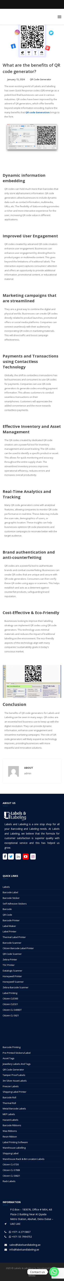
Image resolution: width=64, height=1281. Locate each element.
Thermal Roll (9, 1103)
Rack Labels (9, 1181)
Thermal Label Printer (14, 937)
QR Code (7, 914)
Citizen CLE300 (10, 998)
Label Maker (9, 926)
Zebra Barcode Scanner (15, 987)
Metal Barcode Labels (14, 1108)
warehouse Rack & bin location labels (23, 1159)
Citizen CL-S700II (11, 1170)
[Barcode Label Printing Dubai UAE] (15, 17)
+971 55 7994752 (21, 1236)
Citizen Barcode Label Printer (18, 948)
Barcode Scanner (12, 942)
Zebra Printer (10, 959)
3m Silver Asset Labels (15, 1080)
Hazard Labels (10, 1119)
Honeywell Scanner (13, 981)
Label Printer (9, 931)
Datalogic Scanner (12, 970)
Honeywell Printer (12, 976)
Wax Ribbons (10, 1131)
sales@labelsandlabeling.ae (25, 1244)
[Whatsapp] (54, 1272)
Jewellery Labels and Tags (17, 1064)
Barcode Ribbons (12, 1125)
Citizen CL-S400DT (12, 1009)
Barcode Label (10, 892)
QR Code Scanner (12, 953)
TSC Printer (9, 965)
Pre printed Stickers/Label (17, 1052)
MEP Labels (9, 1114)
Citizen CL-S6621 (11, 1175)
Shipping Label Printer (14, 1091)
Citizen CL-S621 (11, 1015)
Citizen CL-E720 (11, 1164)
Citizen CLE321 (10, 1004)
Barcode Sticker (11, 898)
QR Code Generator (40, 79)
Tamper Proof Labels (14, 1075)
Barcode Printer (11, 920)
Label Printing (10, 993)
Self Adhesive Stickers (15, 903)
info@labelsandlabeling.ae (24, 1249)
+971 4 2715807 (20, 1232)
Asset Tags (8, 1058)
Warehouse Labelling (14, 1147)
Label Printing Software (15, 1142)
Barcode (7, 909)
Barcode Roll (9, 1097)
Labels (6, 886)
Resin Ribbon (10, 1136)
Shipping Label (10, 1153)
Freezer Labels (11, 1086)
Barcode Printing (11, 1047)
